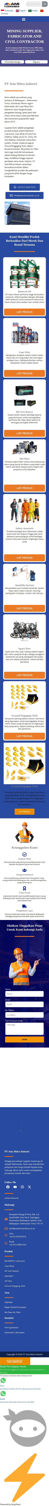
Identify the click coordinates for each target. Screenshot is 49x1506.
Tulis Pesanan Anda (14, 1020)
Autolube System (24, 585)
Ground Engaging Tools (24, 715)
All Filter (24, 458)
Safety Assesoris (25, 528)
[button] (23, 19)
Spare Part (24, 648)
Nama (7, 989)
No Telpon (9, 1010)
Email (7, 999)
